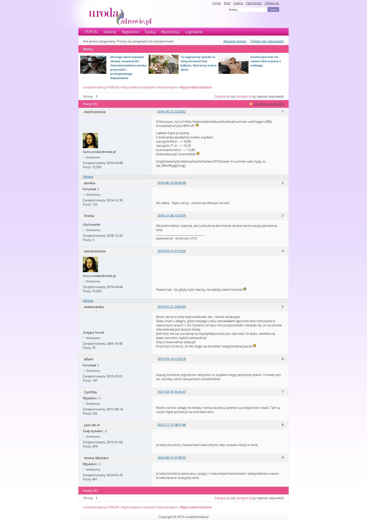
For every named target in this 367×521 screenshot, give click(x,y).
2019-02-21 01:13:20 (172, 251)
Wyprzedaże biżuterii (196, 87)
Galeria (238, 3)
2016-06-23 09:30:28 (172, 183)
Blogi (227, 3)
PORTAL (91, 31)
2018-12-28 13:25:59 (172, 215)
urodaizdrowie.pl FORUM (101, 87)
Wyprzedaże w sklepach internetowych (149, 87)
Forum (216, 3)
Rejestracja (170, 31)
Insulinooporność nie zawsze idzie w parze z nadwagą (265, 61)
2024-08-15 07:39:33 (172, 458)
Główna (110, 31)
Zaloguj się (272, 3)
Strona (88, 177)
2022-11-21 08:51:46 (172, 425)
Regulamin (130, 31)
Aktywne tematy (234, 41)
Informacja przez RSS (269, 104)
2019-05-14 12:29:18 (172, 359)
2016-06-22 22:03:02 (172, 111)
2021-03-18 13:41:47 (172, 392)
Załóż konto (254, 3)
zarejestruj (244, 96)
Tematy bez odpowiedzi (267, 41)
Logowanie (194, 31)
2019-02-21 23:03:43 (172, 307)
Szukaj (150, 31)
